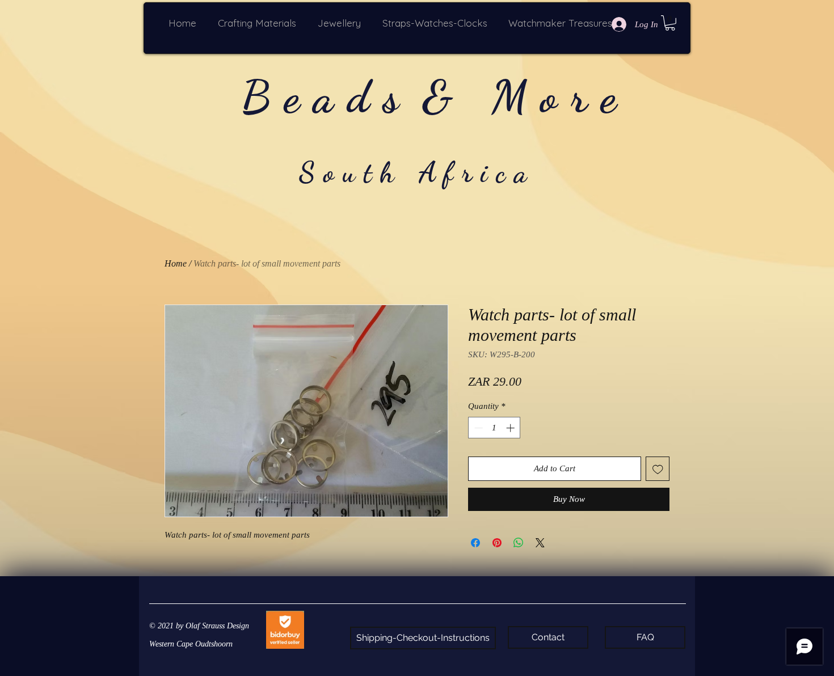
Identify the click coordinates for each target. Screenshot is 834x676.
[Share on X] (540, 543)
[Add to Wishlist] (658, 469)
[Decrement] (477, 427)
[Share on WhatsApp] (518, 543)
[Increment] (511, 427)
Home (176, 263)
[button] (259, 23)
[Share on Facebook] (475, 543)
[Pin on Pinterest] (497, 543)
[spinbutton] (494, 427)
